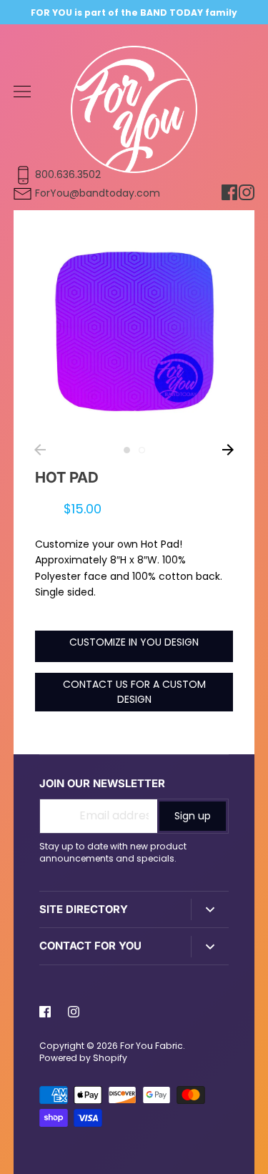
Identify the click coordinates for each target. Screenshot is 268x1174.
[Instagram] (73, 1011)
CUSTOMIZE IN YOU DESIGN (134, 642)
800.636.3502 (68, 174)
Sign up (192, 816)
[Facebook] (45, 1011)
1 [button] (127, 450)
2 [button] (142, 450)
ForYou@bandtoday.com (97, 193)
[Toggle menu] (22, 92)
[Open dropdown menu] (210, 909)
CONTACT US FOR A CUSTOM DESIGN (134, 691)
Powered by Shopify (83, 1058)
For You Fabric (151, 1046)
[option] (134, 331)
